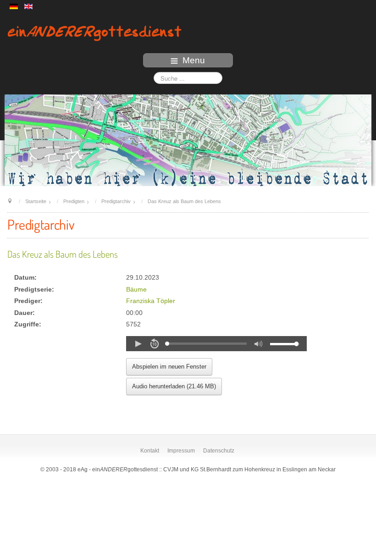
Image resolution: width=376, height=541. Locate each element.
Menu (193, 60)
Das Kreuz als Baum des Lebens (62, 254)
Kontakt (149, 450)
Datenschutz (218, 450)
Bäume (136, 289)
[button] (138, 344)
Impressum (181, 450)
